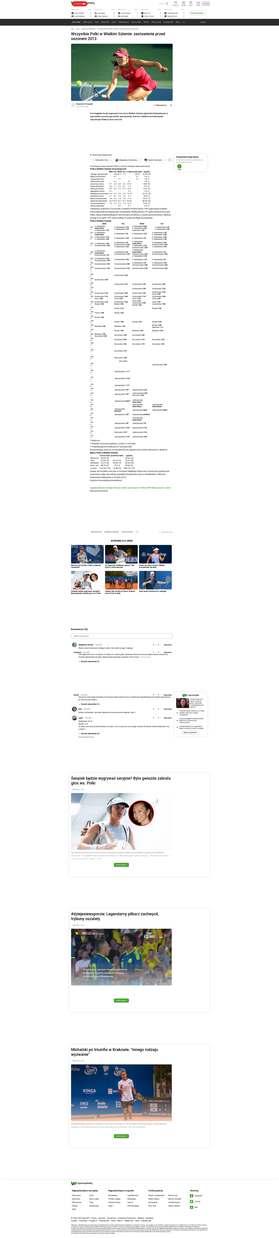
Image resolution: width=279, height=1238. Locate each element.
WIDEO (146, 22)
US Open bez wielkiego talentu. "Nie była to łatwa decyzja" (119, 566)
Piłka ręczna (156, 22)
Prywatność (111, 1218)
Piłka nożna (87, 22)
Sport (137, 1221)
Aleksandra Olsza (96, 532)
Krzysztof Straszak (84, 104)
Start (72, 29)
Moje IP (120, 1221)
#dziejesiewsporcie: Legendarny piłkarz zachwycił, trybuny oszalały (191, 727)
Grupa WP (85, 1218)
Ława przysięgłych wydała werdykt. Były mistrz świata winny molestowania (191, 720)
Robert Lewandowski (156, 1195)
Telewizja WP (104, 1221)
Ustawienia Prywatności (127, 1218)
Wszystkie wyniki (197, 13)
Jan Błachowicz (174, 1202)
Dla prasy (101, 1218)
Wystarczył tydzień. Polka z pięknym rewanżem (86, 566)
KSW (74, 1209)
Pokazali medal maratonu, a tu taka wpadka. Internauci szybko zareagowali (191, 713)
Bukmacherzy (124, 22)
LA (184, 22)
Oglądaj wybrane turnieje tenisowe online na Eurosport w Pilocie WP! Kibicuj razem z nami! (130, 488)
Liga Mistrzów (132, 1195)
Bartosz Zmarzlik (174, 1199)
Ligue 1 (111, 1206)
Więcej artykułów (190, 732)
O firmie (94, 1218)
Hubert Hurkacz (174, 1206)
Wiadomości (129, 1221)
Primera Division (114, 1202)
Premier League (114, 1199)
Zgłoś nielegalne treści (86, 737)
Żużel (114, 22)
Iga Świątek (152, 1202)
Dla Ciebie (76, 22)
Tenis (96, 22)
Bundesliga (131, 1199)
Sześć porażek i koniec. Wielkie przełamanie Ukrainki (152, 566)
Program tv (93, 1221)
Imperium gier (146, 1221)
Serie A (130, 1202)
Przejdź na (78, 4)
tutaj (113, 1233)
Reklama (141, 1218)
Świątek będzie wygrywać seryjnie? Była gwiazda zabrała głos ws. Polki (86, 592)
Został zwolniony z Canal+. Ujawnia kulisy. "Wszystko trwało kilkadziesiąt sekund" (197, 703)
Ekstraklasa (112, 1195)
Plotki (113, 1221)
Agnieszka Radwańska (89, 29)
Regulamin (149, 1218)
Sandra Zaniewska (127, 532)
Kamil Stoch (173, 1195)
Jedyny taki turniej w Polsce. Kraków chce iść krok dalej (120, 592)
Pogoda (74, 1221)
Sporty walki (136, 22)
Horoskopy (83, 1221)
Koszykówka (168, 22)
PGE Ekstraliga (133, 1206)
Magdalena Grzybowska (112, 532)
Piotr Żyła (152, 1206)
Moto (178, 22)
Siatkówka (105, 22)
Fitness (75, 1206)
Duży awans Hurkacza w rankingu (152, 591)
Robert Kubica (153, 1199)
